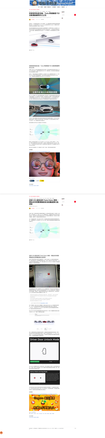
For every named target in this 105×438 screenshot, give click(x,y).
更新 (45, 198)
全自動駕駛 (43, 11)
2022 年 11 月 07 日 (38, 19)
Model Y (35, 198)
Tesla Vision (40, 198)
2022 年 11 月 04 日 (38, 208)
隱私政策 (53, 428)
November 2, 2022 (44, 303)
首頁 (29, 9)
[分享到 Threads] (57, 22)
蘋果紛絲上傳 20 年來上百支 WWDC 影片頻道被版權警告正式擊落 (39, 151)
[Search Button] (66, 7)
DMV (31, 11)
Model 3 (32, 198)
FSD (33, 11)
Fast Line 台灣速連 (59, 428)
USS (43, 198)
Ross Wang (33, 19)
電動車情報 (38, 9)
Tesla (40, 11)
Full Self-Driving (37, 11)
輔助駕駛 (49, 11)
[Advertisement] (44, 189)
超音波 (50, 198)
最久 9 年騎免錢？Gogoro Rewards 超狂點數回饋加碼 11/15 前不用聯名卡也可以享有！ (43, 394)
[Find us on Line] (75, 428)
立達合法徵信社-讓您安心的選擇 (34, 185)
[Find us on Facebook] (74, 428)
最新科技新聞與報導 (33, 9)
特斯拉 (46, 11)
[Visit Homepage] (52, 3)
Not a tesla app (33, 412)
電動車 (53, 198)
